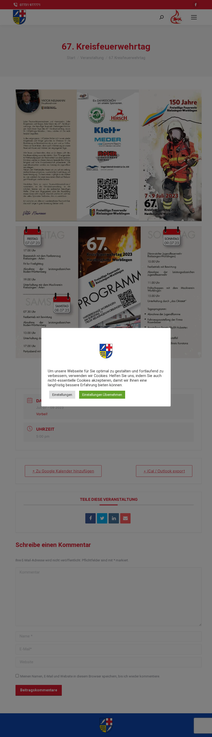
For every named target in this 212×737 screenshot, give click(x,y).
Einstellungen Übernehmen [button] (102, 395)
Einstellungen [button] (62, 395)
